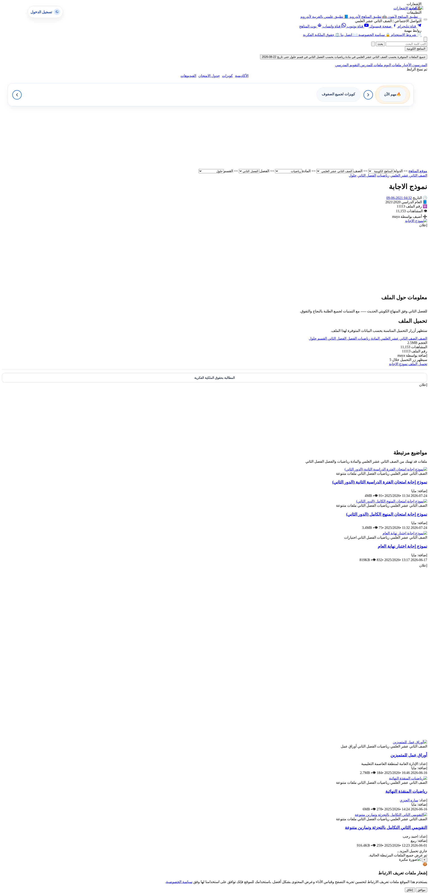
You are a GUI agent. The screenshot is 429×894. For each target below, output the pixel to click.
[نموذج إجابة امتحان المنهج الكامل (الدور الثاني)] (391, 501)
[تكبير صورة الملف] (416, 221)
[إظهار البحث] (425, 39)
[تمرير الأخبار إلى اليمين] (368, 95)
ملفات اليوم (392, 65)
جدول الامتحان (209, 76)
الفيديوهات (188, 76)
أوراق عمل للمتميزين (409, 755)
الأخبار (406, 65)
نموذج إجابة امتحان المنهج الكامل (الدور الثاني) (386, 514)
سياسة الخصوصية (179, 882)
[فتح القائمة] (425, 19)
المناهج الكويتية (416, 48)
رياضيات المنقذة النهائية (406, 791)
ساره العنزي (409, 800)
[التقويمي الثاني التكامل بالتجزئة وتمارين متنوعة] (391, 815)
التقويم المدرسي (347, 65)
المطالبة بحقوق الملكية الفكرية (214, 377)
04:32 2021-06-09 (399, 198)
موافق (421, 890)
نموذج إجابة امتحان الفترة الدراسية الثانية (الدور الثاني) (379, 482)
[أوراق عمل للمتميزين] (410, 742)
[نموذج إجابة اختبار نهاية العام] (405, 533)
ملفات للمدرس (371, 65)
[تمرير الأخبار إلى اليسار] (17, 95)
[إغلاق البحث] (373, 44)
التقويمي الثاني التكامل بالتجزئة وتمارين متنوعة (386, 827)
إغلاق (410, 890)
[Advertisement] (293, 137)
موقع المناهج (417, 171)
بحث (380, 44)
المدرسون (419, 65)
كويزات (227, 76)
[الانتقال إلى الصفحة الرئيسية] (416, 8)
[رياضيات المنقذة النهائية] (408, 778)
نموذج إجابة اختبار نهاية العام (402, 546)
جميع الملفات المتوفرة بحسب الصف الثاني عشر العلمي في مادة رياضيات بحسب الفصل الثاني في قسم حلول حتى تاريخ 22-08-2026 (343, 57)
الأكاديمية (241, 76)
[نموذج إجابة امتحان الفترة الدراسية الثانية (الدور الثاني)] (386, 469)
